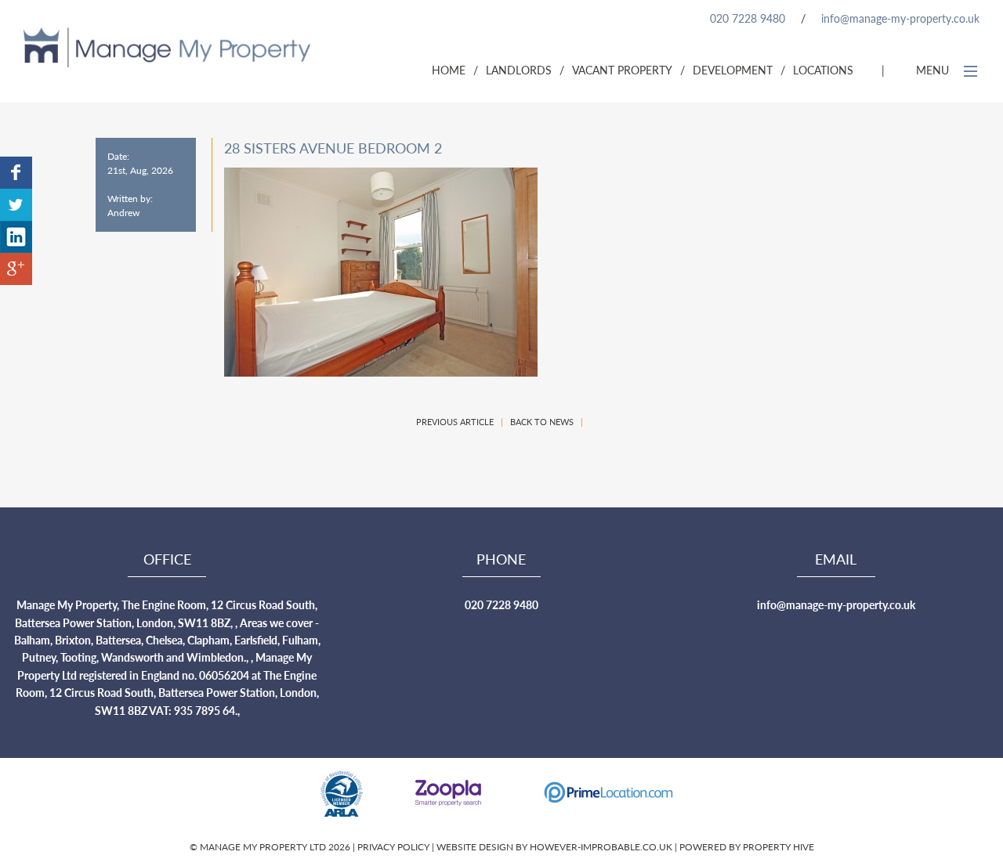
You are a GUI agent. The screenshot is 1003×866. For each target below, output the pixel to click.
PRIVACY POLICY (394, 846)
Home (448, 70)
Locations (823, 70)
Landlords (519, 70)
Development (733, 70)
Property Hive (778, 846)
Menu (934, 70)
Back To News (542, 422)
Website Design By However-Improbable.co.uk (554, 846)
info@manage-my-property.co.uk (900, 18)
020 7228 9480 (747, 18)
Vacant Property (622, 70)
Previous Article (455, 422)
